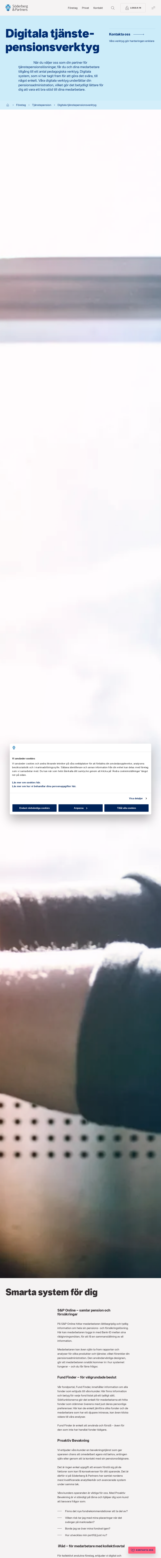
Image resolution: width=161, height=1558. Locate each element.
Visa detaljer (136, 798)
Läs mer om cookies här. (26, 782)
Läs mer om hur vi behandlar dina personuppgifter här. (44, 786)
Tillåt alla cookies (126, 808)
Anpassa (78, 808)
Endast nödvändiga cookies (34, 808)
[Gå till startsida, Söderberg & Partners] (17, 7)
